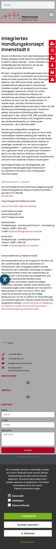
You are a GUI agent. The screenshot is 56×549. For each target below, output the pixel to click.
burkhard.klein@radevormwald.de (25, 231)
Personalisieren (27, 542)
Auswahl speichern (28, 524)
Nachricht (6, 430)
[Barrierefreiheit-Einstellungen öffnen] (4, 279)
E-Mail (4, 420)
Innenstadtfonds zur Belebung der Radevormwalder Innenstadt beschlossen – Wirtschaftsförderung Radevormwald (26, 305)
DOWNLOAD (7, 196)
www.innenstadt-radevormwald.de (18, 206)
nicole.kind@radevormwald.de (23, 245)
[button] (51, 14)
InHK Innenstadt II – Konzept (15, 181)
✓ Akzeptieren (28, 516)
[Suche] (51, 5)
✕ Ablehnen (28, 533)
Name (4, 410)
